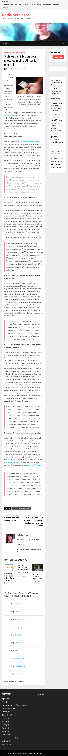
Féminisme (55, 106)
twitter (59, 161)
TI (56, 161)
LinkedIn (60, 120)
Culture (26, 4)
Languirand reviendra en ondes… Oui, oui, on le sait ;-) (9, 577)
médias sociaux (57, 131)
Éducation (58, 167)
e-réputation (54, 100)
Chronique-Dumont (55, 93)
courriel (14, 508)
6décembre (58, 80)
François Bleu (19, 643)
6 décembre (53, 80)
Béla (16, 650)
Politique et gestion (55, 135)
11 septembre (53, 82)
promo (52, 139)
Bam (40, 753)
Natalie (17, 612)
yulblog (53, 167)
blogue (53, 91)
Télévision (55, 164)
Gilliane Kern (19, 674)
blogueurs (58, 91)
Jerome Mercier (20, 619)
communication (55, 98)
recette (52, 145)
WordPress (34, 753)
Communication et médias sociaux (12, 4)
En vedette (5, 715)
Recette (4, 728)
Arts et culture (54, 87)
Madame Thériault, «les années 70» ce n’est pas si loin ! (23, 569)
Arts (3, 702)
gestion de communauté (55, 108)
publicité (57, 139)
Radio (4, 725)
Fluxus (60, 103)
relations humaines (24, 508)
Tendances (60, 158)
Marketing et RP (57, 126)
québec (61, 142)
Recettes (5, 7)
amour (58, 82)
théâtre (52, 161)
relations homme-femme (55, 148)
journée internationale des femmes (57, 116)
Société (39, 4)
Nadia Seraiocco (15, 14)
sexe (59, 156)
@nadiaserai (42, 694)
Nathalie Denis (19, 658)
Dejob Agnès (19, 627)
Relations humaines (8, 738)
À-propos (5, 699)
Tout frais (5, 744)
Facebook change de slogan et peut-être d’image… (37, 577)
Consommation (46, 4)
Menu (6, 43)
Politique (32, 4)
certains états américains (14, 462)
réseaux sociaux (54, 156)
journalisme (53, 113)
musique (53, 128)
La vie (54, 119)
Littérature (55, 123)
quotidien (55, 142)
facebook (54, 103)
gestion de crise (54, 110)
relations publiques (56, 153)
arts (62, 82)
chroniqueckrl (53, 96)
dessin (60, 98)
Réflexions (56, 4)
